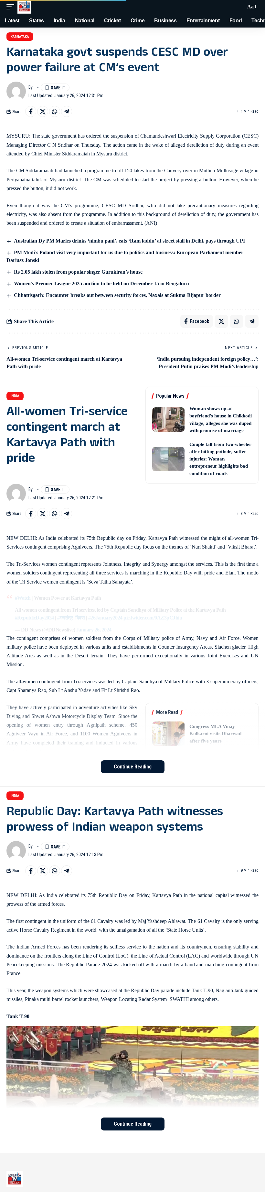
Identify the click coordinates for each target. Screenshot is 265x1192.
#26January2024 (105, 617)
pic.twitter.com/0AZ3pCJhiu (152, 617)
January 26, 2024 (93, 629)
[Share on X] (42, 111)
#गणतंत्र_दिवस (71, 617)
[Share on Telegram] (66, 111)
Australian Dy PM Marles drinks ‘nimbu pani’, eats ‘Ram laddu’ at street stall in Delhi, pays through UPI (129, 241)
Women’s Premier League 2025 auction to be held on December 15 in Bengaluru (101, 283)
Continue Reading (133, 767)
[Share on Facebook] (30, 111)
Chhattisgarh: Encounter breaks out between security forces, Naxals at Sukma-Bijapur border (117, 295)
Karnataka (20, 37)
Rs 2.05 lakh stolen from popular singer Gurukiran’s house (79, 272)
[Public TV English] (24, 7)
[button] (11, 7)
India (15, 396)
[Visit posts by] (16, 91)
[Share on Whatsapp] (54, 111)
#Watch (23, 598)
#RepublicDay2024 (34, 617)
